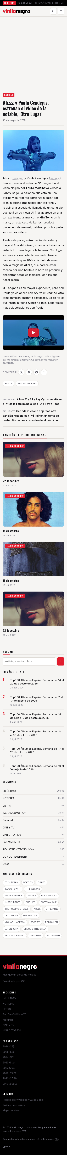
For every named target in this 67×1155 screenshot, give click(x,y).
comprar (18, 178)
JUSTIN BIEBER (12, 902)
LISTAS (7, 1009)
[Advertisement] (33, 52)
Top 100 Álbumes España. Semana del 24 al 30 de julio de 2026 (36, 733)
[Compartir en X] (21, 372)
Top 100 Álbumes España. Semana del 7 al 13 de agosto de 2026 (36, 699)
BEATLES (28, 882)
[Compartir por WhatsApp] (36, 372)
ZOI (56, 1139)
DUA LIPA (30, 902)
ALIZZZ (8, 383)
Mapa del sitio (11, 1110)
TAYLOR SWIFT (13, 889)
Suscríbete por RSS (14, 981)
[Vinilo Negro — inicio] (16, 11)
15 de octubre (11, 580)
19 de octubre (11, 531)
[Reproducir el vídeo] (33, 332)
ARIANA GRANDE (14, 895)
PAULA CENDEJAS (27, 383)
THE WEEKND (33, 889)
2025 (8, 1051)
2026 (8, 1046)
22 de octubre (11, 481)
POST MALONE (49, 902)
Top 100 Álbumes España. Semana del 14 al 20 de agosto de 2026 (37, 682)
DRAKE (41, 882)
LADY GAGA (11, 915)
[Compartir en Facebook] (29, 372)
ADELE (37, 909)
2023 (9, 1062)
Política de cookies (14, 1105)
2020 (10, 1078)
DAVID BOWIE (30, 915)
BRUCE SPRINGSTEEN (35, 929)
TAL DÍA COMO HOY (14, 1014)
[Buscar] (53, 11)
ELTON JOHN (12, 929)
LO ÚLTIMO (9, 998)
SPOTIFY (35, 922)
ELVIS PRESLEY (49, 895)
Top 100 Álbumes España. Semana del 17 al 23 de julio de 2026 (37, 750)
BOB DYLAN (51, 922)
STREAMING (52, 909)
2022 (9, 1067)
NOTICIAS (8, 95)
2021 (9, 1073)
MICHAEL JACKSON (15, 922)
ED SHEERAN (11, 882)
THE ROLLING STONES (17, 909)
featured (8, 1019)
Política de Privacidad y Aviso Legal (23, 1099)
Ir (61, 661)
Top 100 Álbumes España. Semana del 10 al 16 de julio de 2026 (37, 767)
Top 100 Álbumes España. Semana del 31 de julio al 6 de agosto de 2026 (35, 716)
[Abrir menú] (61, 11)
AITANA (32, 895)
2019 (10, 1083)
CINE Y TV (8, 1025)
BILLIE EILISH (53, 935)
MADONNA (35, 935)
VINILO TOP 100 (12, 1030)
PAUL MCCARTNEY (15, 935)
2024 (8, 1057)
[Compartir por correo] (44, 372)
